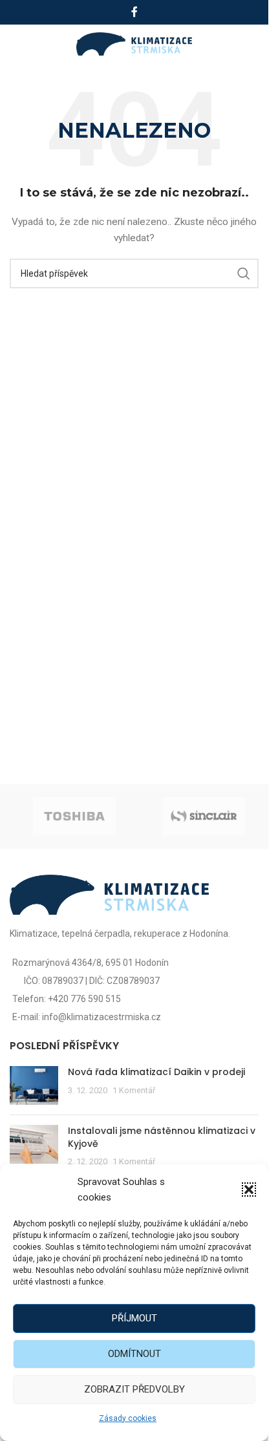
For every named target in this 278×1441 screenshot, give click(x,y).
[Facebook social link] (134, 12)
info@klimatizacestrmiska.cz (101, 1017)
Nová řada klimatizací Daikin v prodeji (156, 1071)
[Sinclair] (203, 816)
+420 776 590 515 (84, 999)
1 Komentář (133, 1090)
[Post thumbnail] (34, 1085)
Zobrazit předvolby (134, 1389)
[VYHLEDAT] (244, 273)
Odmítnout (134, 1354)
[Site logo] (134, 43)
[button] (248, 1189)
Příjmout (134, 1318)
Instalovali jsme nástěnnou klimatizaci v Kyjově (161, 1137)
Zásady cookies (127, 1418)
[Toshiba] (74, 816)
